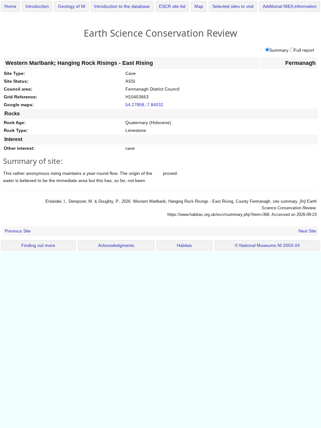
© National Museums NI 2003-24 (267, 245)
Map (198, 6)
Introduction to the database (122, 6)
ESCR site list (172, 6)
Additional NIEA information (290, 6)
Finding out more (38, 245)
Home (10, 6)
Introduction (37, 6)
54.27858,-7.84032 (144, 104)
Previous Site (18, 230)
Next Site (307, 230)
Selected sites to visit (233, 6)
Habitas (184, 245)
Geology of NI (71, 6)
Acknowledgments (116, 245)
